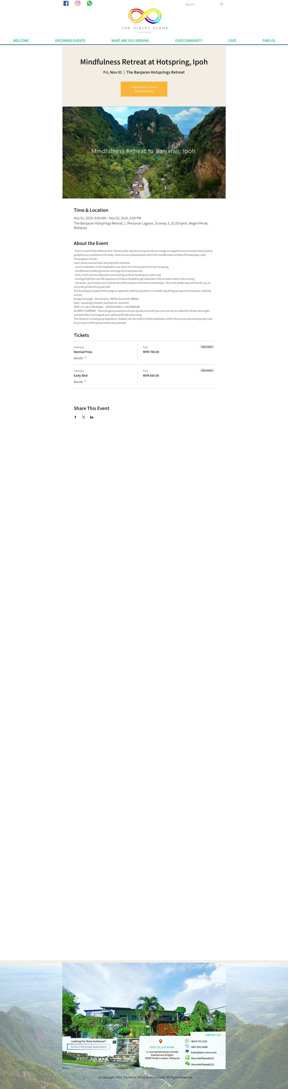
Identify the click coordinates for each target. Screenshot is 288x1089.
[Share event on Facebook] (75, 417)
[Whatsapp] (89, 3)
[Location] (160, 1041)
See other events (144, 91)
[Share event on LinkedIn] (91, 417)
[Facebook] (66, 3)
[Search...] (221, 4)
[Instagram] (77, 3)
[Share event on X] (83, 417)
